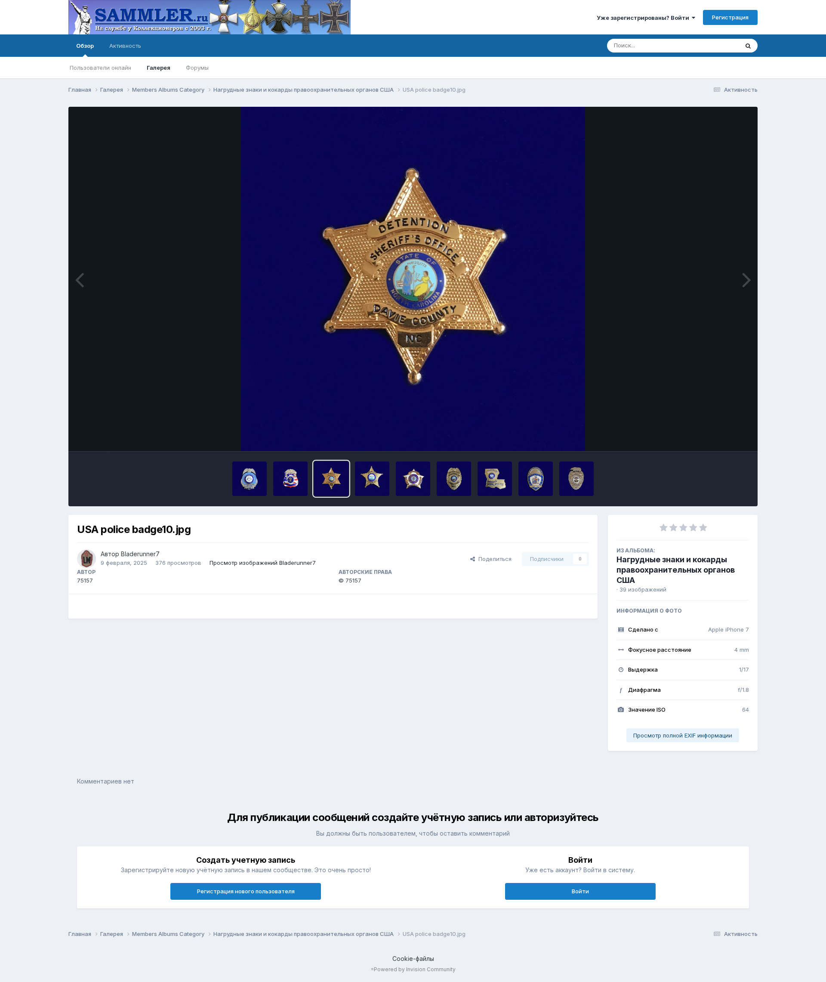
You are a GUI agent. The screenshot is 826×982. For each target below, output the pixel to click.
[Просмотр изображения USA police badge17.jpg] (249, 479)
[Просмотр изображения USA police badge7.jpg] (372, 479)
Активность (125, 45)
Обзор (85, 45)
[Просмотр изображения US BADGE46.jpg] (454, 479)
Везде (719, 45)
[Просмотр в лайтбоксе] (413, 279)
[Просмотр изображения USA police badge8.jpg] (413, 479)
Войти (580, 891)
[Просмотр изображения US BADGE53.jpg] (290, 479)
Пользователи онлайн (100, 67)
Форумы (197, 67)
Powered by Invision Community (415, 969)
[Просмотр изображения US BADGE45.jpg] (495, 479)
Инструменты (720, 435)
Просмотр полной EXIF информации (682, 735)
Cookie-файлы (413, 958)
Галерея (158, 67)
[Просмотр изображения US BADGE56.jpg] (576, 479)
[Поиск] (748, 46)
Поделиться (493, 558)
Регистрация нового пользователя (246, 891)
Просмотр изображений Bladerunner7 (263, 562)
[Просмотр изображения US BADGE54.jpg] (535, 479)
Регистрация (730, 17)
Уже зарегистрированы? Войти (644, 17)
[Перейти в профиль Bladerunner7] (86, 558)
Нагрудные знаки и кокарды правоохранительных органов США (675, 570)
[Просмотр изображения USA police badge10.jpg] (331, 479)
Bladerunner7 (140, 554)
